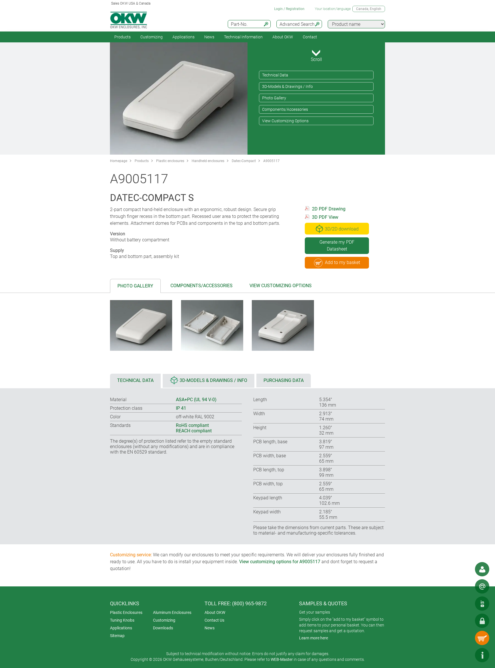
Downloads (163, 628)
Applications (183, 37)
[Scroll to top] (465, 655)
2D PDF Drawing (328, 209)
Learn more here (313, 638)
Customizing (151, 37)
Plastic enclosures (170, 161)
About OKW (215, 612)
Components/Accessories (285, 109)
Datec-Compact (244, 161)
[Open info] (482, 655)
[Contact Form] (482, 586)
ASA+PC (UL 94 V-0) (196, 399)
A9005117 (271, 161)
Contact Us (214, 620)
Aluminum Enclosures (172, 612)
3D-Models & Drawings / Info (287, 86)
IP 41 (181, 408)
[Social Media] (482, 603)
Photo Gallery (274, 98)
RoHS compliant (192, 425)
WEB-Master (282, 659)
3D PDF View (325, 217)
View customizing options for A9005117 (279, 561)
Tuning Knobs (122, 620)
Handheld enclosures (208, 161)
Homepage (118, 161)
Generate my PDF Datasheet (336, 245)
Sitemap (117, 635)
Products (122, 37)
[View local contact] (482, 569)
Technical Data (275, 75)
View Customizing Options (285, 121)
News (209, 37)
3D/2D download (342, 229)
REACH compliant (194, 430)
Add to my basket (342, 262)
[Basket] (482, 638)
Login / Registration (289, 9)
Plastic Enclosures (126, 612)
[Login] (482, 621)
